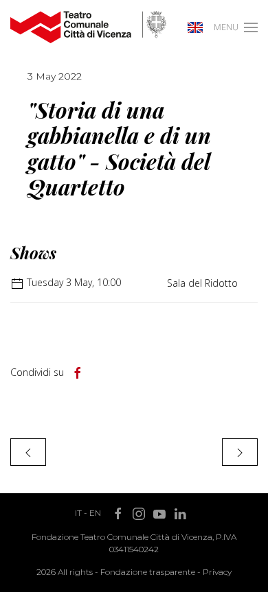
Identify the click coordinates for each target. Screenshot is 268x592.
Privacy (217, 572)
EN (95, 513)
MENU (226, 27)
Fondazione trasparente (147, 572)
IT (78, 513)
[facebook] (78, 373)
